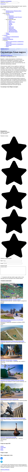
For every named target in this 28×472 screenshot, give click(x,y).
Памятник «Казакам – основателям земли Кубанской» (13, 418)
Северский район (13, 30)
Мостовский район (13, 31)
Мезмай (10, 24)
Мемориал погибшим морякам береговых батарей (12, 380)
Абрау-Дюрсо (12, 21)
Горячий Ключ (12, 29)
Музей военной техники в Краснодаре (9, 399)
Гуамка (10, 23)
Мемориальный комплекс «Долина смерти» (11, 299)
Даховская (11, 15)
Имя (2, 260)
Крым (7, 33)
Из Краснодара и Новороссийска (13, 10)
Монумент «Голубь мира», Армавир (9, 360)
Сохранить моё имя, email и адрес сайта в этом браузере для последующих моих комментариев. (12, 277)
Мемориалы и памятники (6, 55)
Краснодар (11, 28)
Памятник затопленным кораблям (8, 437)
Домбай (8, 34)
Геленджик (11, 26)
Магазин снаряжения (8, 39)
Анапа (10, 20)
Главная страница (5, 48)
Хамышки (11, 18)
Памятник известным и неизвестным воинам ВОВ (12, 341)
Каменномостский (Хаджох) (15, 17)
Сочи (10, 25)
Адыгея (8, 14)
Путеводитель (6, 37)
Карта (7, 46)
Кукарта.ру (3, 3)
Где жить (5, 35)
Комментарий (4, 265)
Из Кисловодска (10, 12)
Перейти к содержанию (6, 1)
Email (2, 263)
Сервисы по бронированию (12, 36)
